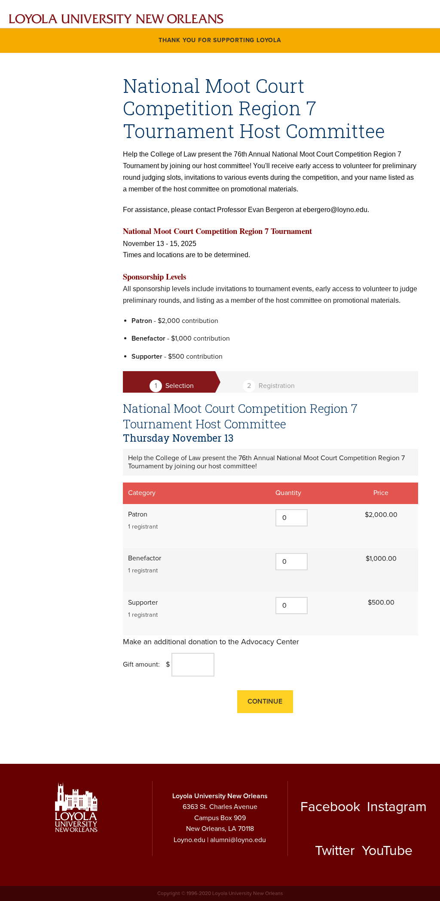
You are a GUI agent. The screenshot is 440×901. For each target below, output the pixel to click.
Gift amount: (141, 664)
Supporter (143, 602)
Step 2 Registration (269, 386)
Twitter (335, 851)
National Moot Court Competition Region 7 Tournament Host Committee (240, 415)
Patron (137, 514)
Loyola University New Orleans (220, 796)
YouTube (387, 851)
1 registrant (143, 526)
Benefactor (144, 558)
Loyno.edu (189, 840)
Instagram (397, 807)
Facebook (330, 807)
